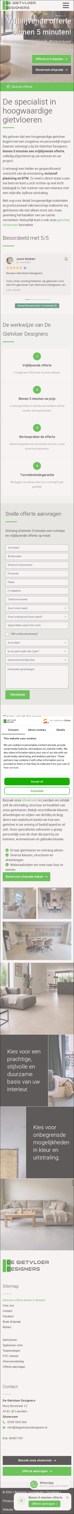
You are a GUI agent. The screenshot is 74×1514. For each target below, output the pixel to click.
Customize (37, 790)
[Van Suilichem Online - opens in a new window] (56, 721)
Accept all (37, 781)
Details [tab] (61, 729)
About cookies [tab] (37, 729)
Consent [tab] (13, 729)
